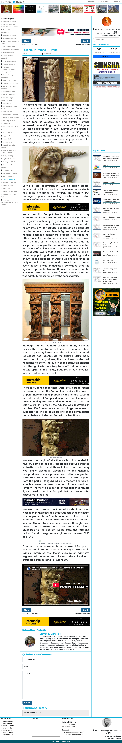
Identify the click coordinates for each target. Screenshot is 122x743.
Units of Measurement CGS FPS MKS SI (110, 191)
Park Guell (6, 189)
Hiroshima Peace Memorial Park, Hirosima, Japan (9, 202)
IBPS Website (7, 728)
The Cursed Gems (9, 47)
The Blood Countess (10, 173)
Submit (27, 702)
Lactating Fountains (9, 121)
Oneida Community (9, 182)
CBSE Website (8, 721)
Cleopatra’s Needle (9, 38)
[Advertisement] (56, 22)
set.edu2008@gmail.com (75, 734)
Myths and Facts (8, 53)
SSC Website (7, 730)
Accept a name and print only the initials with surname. (110, 280)
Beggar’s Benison (9, 136)
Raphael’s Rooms (9, 159)
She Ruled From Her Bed (11, 118)
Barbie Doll (6, 124)
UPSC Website (8, 733)
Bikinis (5, 130)
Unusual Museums (9, 64)
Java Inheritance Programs (109, 235)
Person (105, 165)
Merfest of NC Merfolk (10, 115)
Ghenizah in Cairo (9, 92)
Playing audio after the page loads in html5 (111, 200)
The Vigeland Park (9, 162)
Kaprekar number (109, 182)
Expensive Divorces (9, 35)
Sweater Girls (7, 142)
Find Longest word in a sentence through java (111, 174)
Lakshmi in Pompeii (9, 179)
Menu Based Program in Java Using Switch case (111, 157)
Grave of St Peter (8, 133)
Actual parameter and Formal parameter (111, 226)
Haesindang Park (8, 170)
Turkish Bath (7, 139)
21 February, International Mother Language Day (8, 69)
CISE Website (7, 723)
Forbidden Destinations (11, 50)
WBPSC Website (8, 735)
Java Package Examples (111, 217)
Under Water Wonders (10, 83)
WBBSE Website (8, 726)
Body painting (7, 111)
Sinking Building (8, 156)
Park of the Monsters (10, 192)
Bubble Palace (8, 185)
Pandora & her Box (9, 176)
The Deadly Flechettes (10, 127)
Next (85, 41)
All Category (107, 56)
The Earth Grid (108, 261)
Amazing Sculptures (9, 61)
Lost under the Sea (9, 95)
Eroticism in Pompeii (9, 80)
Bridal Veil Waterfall (9, 21)
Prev (27, 41)
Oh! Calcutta (7, 103)
